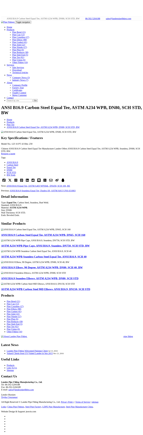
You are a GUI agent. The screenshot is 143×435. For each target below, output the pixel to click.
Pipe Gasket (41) (19, 42)
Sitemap (10, 370)
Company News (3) (21, 77)
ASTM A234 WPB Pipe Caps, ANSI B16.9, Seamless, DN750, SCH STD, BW (45, 245)
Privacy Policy (67, 402)
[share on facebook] (4, 181)
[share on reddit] (33, 181)
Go (35, 101)
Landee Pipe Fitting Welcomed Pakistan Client (27, 351)
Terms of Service (82, 402)
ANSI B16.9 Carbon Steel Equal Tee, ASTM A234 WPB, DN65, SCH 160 (43, 234)
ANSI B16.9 (12, 162)
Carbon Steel (12, 165)
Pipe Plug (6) (18, 50)
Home (9, 119)
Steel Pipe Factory (33, 407)
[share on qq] (62, 181)
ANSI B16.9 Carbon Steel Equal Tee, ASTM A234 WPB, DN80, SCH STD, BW (43, 127)
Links (3, 407)
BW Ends (11, 175)
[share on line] (39, 181)
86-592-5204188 (92, 18)
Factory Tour (18, 87)
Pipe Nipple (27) (19, 47)
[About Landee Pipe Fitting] (14, 336)
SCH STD (11, 172)
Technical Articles (20, 72)
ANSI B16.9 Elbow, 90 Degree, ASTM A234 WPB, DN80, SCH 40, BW (42, 267)
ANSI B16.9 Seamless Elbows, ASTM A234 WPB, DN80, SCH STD (39, 278)
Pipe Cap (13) (18, 34)
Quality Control (19, 93)
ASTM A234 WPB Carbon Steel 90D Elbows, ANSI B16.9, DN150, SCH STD (45, 289)
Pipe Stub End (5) (20, 55)
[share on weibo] (57, 181)
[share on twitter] (10, 181)
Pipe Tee (10, 124)
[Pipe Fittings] (8, 22)
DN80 (9, 170)
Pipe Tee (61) (18, 57)
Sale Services (18, 67)
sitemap (95, 402)
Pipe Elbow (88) (19, 40)
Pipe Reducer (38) (20, 52)
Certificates (17, 90)
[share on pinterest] (21, 181)
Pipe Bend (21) (19, 32)
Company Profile (19, 85)
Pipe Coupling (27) (20, 37)
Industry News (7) (20, 80)
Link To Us (12, 368)
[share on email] (51, 181)
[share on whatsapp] (44, 181)
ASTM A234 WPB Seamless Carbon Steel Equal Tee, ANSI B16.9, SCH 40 (44, 256)
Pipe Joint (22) (18, 45)
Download (17, 70)
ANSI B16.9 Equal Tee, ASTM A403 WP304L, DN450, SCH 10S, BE (38, 186)
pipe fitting (128, 336)
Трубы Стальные (9, 397)
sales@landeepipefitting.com (118, 18)
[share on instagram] (15, 181)
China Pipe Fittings (15, 407)
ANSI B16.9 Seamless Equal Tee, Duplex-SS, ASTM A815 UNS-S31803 (43, 190)
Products (10, 122)
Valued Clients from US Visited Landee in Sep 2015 (30, 353)
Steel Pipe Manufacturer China (79, 407)
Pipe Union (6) (18, 60)
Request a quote (8, 153)
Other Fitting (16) (20, 62)
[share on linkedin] (27, 181)
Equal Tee (11, 167)
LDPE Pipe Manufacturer (53, 407)
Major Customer (19, 95)
